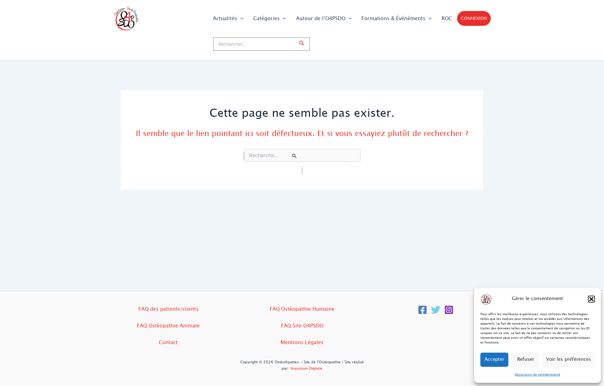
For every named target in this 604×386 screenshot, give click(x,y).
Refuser (525, 359)
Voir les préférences (568, 359)
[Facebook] (422, 310)
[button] (591, 299)
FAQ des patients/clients (168, 309)
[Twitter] (435, 310)
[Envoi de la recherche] (294, 155)
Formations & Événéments (393, 18)
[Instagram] (449, 310)
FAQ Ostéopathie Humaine (302, 309)
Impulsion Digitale (306, 368)
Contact (168, 342)
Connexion (474, 18)
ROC (447, 18)
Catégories (266, 18)
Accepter (494, 359)
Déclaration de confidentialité (537, 374)
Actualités (225, 18)
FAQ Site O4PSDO (302, 326)
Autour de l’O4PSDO (320, 18)
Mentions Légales (302, 342)
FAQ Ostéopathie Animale (168, 326)
